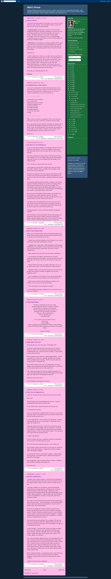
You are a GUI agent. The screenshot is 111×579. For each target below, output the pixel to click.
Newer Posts (28, 569)
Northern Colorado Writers (75, 49)
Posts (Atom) (35, 573)
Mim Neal (77, 21)
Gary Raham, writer (74, 42)
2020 (71, 72)
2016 (71, 80)
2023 (71, 65)
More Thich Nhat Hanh (34, 231)
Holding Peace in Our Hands (37, 85)
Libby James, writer (74, 47)
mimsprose (72, 51)
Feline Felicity (32, 20)
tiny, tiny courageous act (35, 392)
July (72, 119)
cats (46, 78)
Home (44, 569)
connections (51, 78)
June (72, 121)
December (73, 92)
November (73, 94)
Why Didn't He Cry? (34, 342)
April (72, 125)
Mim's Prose (33, 7)
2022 (71, 67)
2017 (71, 78)
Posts (71, 57)
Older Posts (61, 569)
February (73, 129)
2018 (71, 76)
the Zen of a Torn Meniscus (36, 145)
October (73, 96)
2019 (71, 74)
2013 (71, 86)
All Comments (73, 60)
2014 (71, 84)
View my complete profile (76, 37)
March (72, 127)
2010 (71, 134)
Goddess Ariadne (73, 45)
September (74, 98)
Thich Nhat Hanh (33, 302)
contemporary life (58, 78)
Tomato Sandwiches (34, 476)
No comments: (59, 76)
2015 (71, 82)
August (73, 100)
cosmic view (60, 138)
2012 (71, 88)
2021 (71, 70)
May (72, 123)
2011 (71, 90)
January (73, 131)
